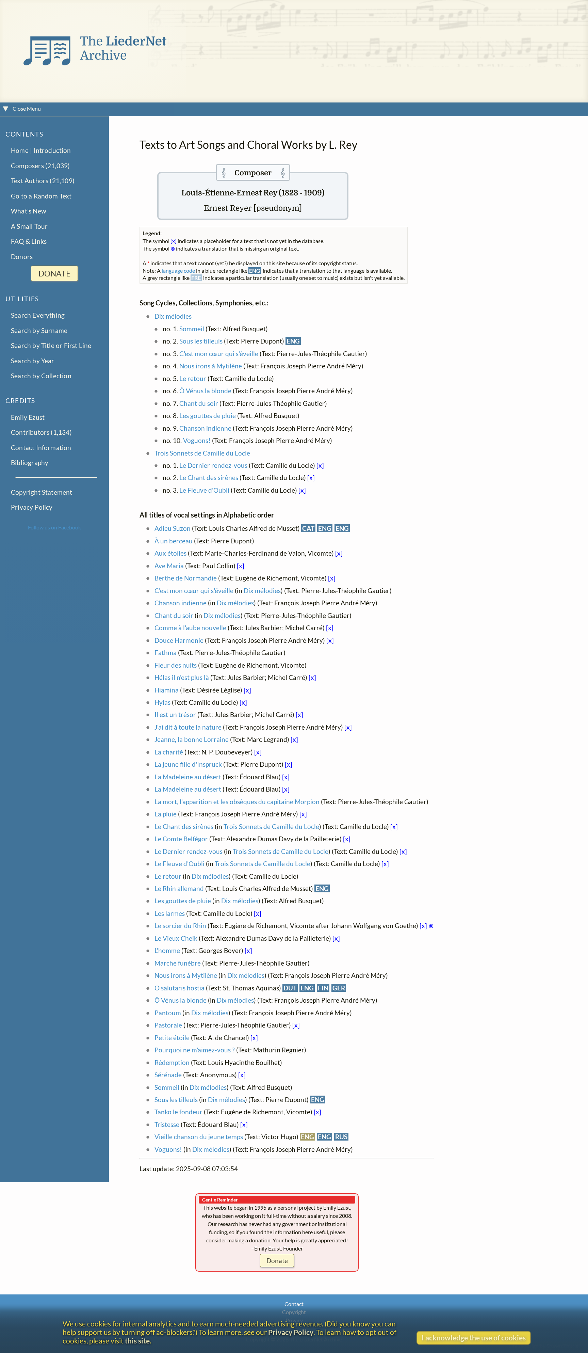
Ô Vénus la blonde (205, 391)
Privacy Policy (32, 507)
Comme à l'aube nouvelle (190, 628)
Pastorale (168, 1025)
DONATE (54, 273)
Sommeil (191, 329)
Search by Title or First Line (51, 346)
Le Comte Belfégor (181, 839)
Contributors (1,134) (41, 432)
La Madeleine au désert (187, 777)
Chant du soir (198, 403)
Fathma (165, 652)
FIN (323, 988)
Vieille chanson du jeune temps (198, 1137)
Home (20, 151)
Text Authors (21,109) (43, 181)
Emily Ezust (28, 417)
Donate (277, 1260)
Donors (22, 256)
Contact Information (41, 447)
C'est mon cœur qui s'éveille (218, 353)
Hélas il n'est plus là (181, 677)
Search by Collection (41, 376)
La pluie (165, 814)
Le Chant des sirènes (208, 477)
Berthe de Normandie (185, 578)
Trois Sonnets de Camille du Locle (202, 453)
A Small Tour (29, 226)
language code (178, 270)
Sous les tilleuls (201, 341)
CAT (308, 528)
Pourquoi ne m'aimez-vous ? (194, 1050)
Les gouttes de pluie (207, 415)
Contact (294, 1304)
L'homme (167, 950)
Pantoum (167, 1013)
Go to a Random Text (41, 196)
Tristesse (166, 1124)
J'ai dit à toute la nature (188, 727)
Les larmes (169, 913)
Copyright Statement (41, 492)
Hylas (162, 702)
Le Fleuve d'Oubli (204, 490)
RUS (341, 1137)
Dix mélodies (173, 316)
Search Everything (38, 315)
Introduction (52, 151)
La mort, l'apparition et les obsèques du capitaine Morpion (237, 802)
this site (137, 1340)
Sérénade (168, 1075)
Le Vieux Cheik (175, 938)
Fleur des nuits (175, 665)
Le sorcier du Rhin (180, 925)
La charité (168, 752)
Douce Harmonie (178, 640)
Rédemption (172, 1062)
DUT (290, 988)
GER (338, 988)
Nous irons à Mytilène (210, 366)
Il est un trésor (175, 714)
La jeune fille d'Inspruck (188, 764)
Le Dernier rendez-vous (213, 465)
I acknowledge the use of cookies (474, 1337)
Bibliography (29, 462)
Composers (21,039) (40, 166)
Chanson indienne (205, 428)
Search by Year (32, 361)
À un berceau (173, 541)
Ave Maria (169, 566)
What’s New (28, 211)
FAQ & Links (29, 241)
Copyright (294, 1312)
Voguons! (197, 440)
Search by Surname (39, 330)
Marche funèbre (177, 963)
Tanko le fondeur (178, 1112)
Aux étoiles (170, 553)
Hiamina (166, 690)
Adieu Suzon (172, 528)
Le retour (192, 378)
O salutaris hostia (180, 988)
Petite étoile (172, 1037)
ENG (293, 341)
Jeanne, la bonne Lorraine (191, 739)
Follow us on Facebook (54, 527)
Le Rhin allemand (179, 888)
